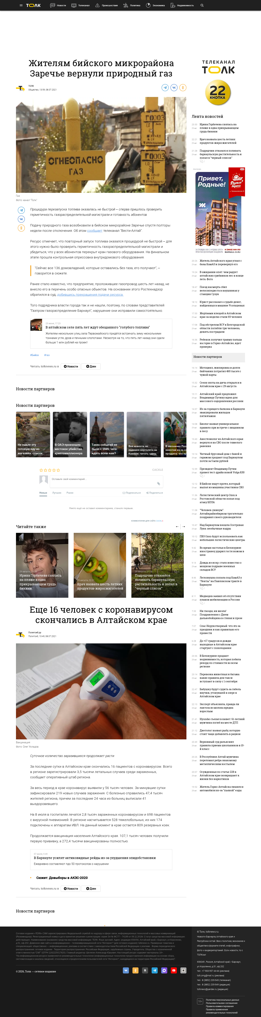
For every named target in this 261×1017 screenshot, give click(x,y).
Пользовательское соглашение (222, 1003)
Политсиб (33, 636)
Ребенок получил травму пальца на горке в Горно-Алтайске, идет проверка (221, 343)
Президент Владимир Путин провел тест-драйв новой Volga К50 (222, 470)
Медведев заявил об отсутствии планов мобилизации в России (220, 597)
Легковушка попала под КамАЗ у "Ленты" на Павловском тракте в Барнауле (221, 581)
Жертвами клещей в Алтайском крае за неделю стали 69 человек (221, 315)
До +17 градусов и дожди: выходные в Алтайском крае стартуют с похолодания (218, 644)
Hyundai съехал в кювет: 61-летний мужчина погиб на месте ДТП (222, 720)
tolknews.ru (212, 931)
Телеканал (83, 5)
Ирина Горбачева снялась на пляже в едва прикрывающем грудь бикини (40, 581)
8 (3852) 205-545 (210, 980)
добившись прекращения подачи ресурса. (90, 295)
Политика (135, 5)
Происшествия (110, 5)
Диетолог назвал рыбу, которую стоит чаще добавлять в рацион (220, 732)
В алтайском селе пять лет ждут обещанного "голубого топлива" (98, 327)
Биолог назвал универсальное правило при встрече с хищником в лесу (222, 427)
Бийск (34, 355)
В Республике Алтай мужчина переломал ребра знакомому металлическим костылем (219, 760)
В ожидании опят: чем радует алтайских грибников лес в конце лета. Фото (222, 275)
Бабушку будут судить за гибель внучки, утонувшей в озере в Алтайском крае (220, 692)
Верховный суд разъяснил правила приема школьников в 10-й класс (222, 745)
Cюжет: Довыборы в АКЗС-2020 (62, 878)
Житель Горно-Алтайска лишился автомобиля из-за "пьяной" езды (221, 788)
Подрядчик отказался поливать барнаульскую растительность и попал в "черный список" (156, 581)
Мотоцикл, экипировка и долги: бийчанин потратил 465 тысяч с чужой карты (220, 371)
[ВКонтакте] (174, 87)
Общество (33, 90)
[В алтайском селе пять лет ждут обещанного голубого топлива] (36, 333)
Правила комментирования (220, 1006)
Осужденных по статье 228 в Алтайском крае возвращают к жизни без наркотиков (219, 775)
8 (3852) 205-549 (210, 984)
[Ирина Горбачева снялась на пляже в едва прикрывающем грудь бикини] (42, 565)
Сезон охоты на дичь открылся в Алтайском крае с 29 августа (220, 384)
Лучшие (56, 492)
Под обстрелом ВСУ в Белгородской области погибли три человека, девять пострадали (222, 328)
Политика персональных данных (222, 1000)
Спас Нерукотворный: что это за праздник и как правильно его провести (220, 629)
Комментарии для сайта (147, 521)
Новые (43, 492)
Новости (61, 5)
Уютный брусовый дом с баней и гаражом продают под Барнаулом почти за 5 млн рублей (221, 457)
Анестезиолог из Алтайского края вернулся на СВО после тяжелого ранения (221, 442)
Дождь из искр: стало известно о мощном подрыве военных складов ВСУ (220, 566)
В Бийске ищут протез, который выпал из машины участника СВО (222, 485)
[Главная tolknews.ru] (33, 5)
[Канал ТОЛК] (91, 366)
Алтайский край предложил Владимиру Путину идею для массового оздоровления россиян (221, 397)
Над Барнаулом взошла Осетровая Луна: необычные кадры (222, 526)
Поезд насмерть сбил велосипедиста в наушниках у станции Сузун (219, 290)
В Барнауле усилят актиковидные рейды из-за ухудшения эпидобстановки (95, 858)
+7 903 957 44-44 (210, 971)
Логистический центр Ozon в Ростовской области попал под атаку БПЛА (220, 498)
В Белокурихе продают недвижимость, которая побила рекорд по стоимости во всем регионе (220, 661)
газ (47, 355)
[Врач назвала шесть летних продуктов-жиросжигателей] (100, 565)
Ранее (70, 492)
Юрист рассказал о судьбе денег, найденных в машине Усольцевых (222, 303)
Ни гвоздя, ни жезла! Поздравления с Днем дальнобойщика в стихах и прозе (221, 614)
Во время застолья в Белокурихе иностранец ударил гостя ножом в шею (222, 551)
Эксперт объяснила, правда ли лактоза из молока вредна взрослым (219, 707)
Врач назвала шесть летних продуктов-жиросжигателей (100, 586)
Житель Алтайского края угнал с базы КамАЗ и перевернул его (221, 262)
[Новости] (70, 366)
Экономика (159, 5)
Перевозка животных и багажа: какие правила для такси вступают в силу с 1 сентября (220, 678)
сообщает (94, 231)
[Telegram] (165, 87)
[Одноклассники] (183, 87)
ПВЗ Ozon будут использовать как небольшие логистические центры (222, 538)
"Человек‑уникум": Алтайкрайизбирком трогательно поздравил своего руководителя (221, 513)
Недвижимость (185, 5)
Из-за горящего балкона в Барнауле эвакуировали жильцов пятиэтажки (222, 412)
